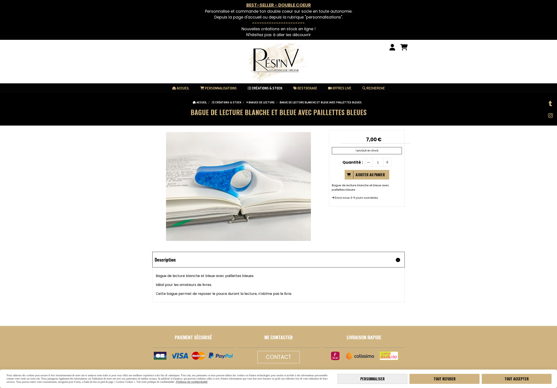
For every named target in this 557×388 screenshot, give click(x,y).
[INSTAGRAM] (550, 115)
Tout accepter (517, 378)
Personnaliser (372, 378)
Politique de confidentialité (192, 381)
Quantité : (352, 162)
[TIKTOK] (550, 103)
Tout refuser (445, 378)
